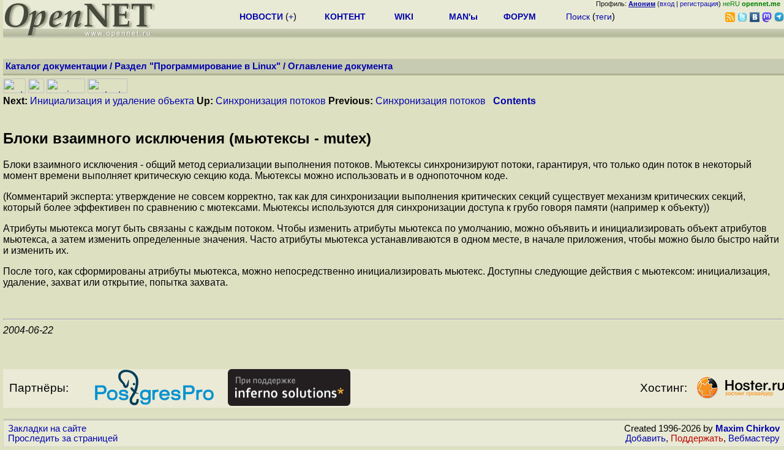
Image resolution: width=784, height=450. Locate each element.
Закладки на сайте (47, 428)
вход (667, 3)
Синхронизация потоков (271, 101)
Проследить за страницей (63, 438)
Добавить (645, 438)
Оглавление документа (340, 66)
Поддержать (697, 438)
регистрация (699, 3)
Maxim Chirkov (747, 428)
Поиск (578, 16)
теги (603, 16)
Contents (514, 101)
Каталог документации (56, 66)
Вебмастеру (754, 438)
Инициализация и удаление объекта (112, 101)
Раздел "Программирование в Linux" (198, 66)
